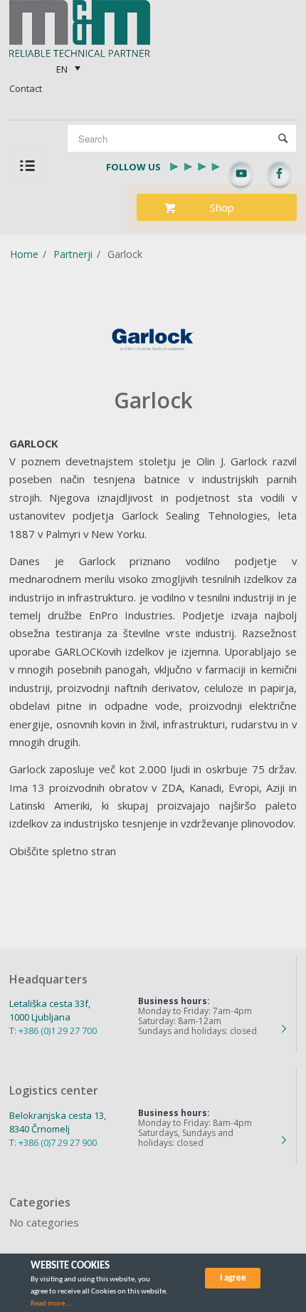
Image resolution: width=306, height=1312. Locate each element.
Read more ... (52, 1304)
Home (24, 254)
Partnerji (73, 254)
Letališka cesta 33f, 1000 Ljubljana (49, 1010)
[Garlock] (153, 339)
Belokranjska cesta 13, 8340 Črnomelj (57, 1122)
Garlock (153, 400)
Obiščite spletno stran (62, 851)
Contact (25, 88)
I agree (233, 1278)
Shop (222, 207)
